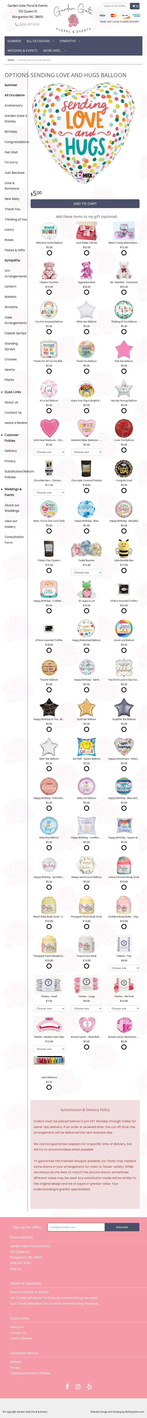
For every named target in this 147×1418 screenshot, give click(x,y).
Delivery (11, 451)
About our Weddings (12, 508)
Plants (9, 380)
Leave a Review (16, 423)
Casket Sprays (15, 333)
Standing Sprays (11, 346)
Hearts (10, 369)
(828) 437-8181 (29, 24)
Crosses (11, 359)
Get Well (11, 152)
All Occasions (38, 41)
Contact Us (13, 412)
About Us (11, 402)
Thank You (12, 209)
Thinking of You (16, 219)
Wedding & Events (22, 50)
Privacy (10, 461)
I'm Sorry (11, 162)
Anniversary (14, 105)
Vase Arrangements (16, 320)
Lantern (10, 286)
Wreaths (11, 307)
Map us (15, 1269)
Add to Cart (85, 204)
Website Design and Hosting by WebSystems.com (117, 1411)
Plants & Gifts (15, 250)
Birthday (11, 131)
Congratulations (16, 142)
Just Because (14, 172)
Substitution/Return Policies (16, 474)
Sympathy (68, 41)
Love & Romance (12, 186)
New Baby (12, 199)
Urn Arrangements (16, 273)
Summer (14, 41)
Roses (9, 240)
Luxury (9, 229)
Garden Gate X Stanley (16, 119)
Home (10, 59)
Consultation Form (14, 540)
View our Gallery (11, 524)
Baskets (10, 297)
